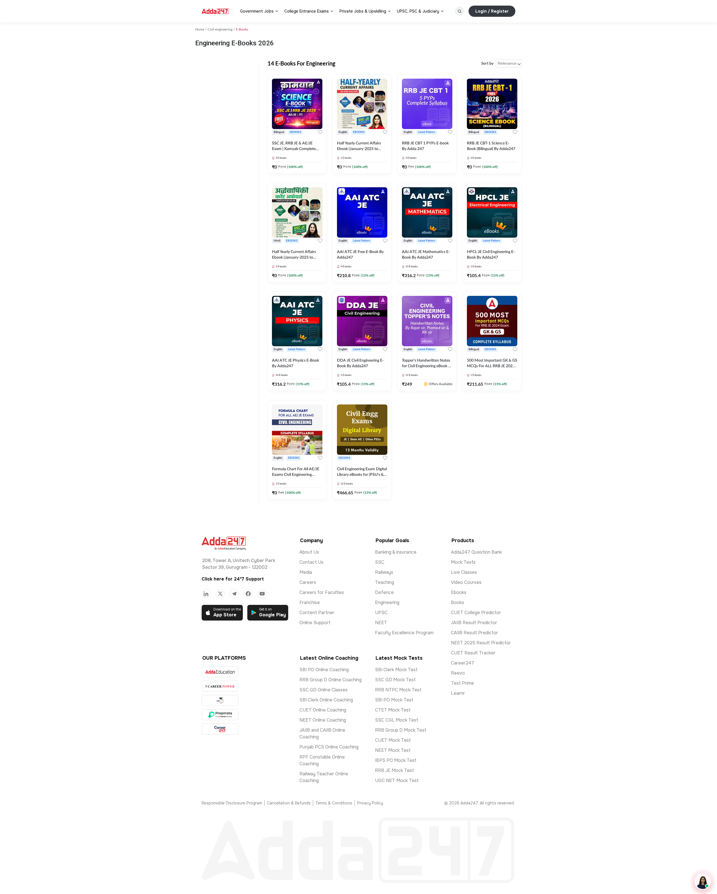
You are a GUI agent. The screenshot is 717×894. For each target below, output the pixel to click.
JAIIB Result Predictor (474, 623)
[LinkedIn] (206, 593)
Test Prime (462, 683)
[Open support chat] (703, 882)
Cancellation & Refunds (289, 803)
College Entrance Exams (306, 11)
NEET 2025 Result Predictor (481, 643)
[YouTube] (262, 593)
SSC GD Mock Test (395, 680)
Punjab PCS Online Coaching (328, 747)
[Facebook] (248, 593)
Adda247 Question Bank (476, 552)
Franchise (309, 602)
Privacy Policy (370, 803)
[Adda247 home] (215, 11)
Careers (307, 582)
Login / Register (492, 11)
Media (305, 572)
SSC (379, 562)
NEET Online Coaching (322, 720)
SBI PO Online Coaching (324, 670)
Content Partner (316, 612)
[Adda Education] (220, 671)
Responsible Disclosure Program (232, 803)
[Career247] (220, 729)
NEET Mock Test (393, 750)
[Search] (459, 11)
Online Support (314, 623)
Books (457, 602)
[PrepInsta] (220, 714)
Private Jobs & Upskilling (362, 11)
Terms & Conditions (333, 803)
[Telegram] (234, 593)
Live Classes (464, 572)
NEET (381, 623)
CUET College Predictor (476, 612)
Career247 (462, 663)
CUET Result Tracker (473, 653)
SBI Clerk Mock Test (396, 670)
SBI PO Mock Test (394, 700)
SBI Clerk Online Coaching (326, 700)
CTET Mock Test (393, 710)
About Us (309, 552)
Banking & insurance (395, 552)
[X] (220, 593)
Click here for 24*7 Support (233, 579)
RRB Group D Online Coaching (330, 680)
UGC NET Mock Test (397, 780)
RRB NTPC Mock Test (398, 690)
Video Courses (466, 582)
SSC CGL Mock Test (396, 720)
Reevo (458, 673)
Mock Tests (463, 562)
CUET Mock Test (393, 740)
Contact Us (311, 562)
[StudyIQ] (220, 700)
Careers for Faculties (321, 592)
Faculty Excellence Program (404, 633)
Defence (384, 592)
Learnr (458, 693)
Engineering (387, 602)
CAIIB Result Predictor (474, 633)
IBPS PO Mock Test (395, 760)
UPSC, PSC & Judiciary (418, 11)
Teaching (384, 582)
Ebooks (458, 592)
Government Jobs (257, 11)
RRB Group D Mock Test (400, 730)
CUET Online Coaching (322, 710)
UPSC (381, 612)
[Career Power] (220, 686)
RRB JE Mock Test (394, 770)
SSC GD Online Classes (323, 690)
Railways (384, 572)
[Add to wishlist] (320, 132)
